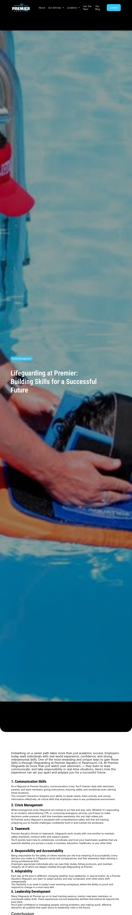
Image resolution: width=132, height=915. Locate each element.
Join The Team (87, 7)
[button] (56, 7)
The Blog (97, 7)
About (42, 7)
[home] (21, 7)
